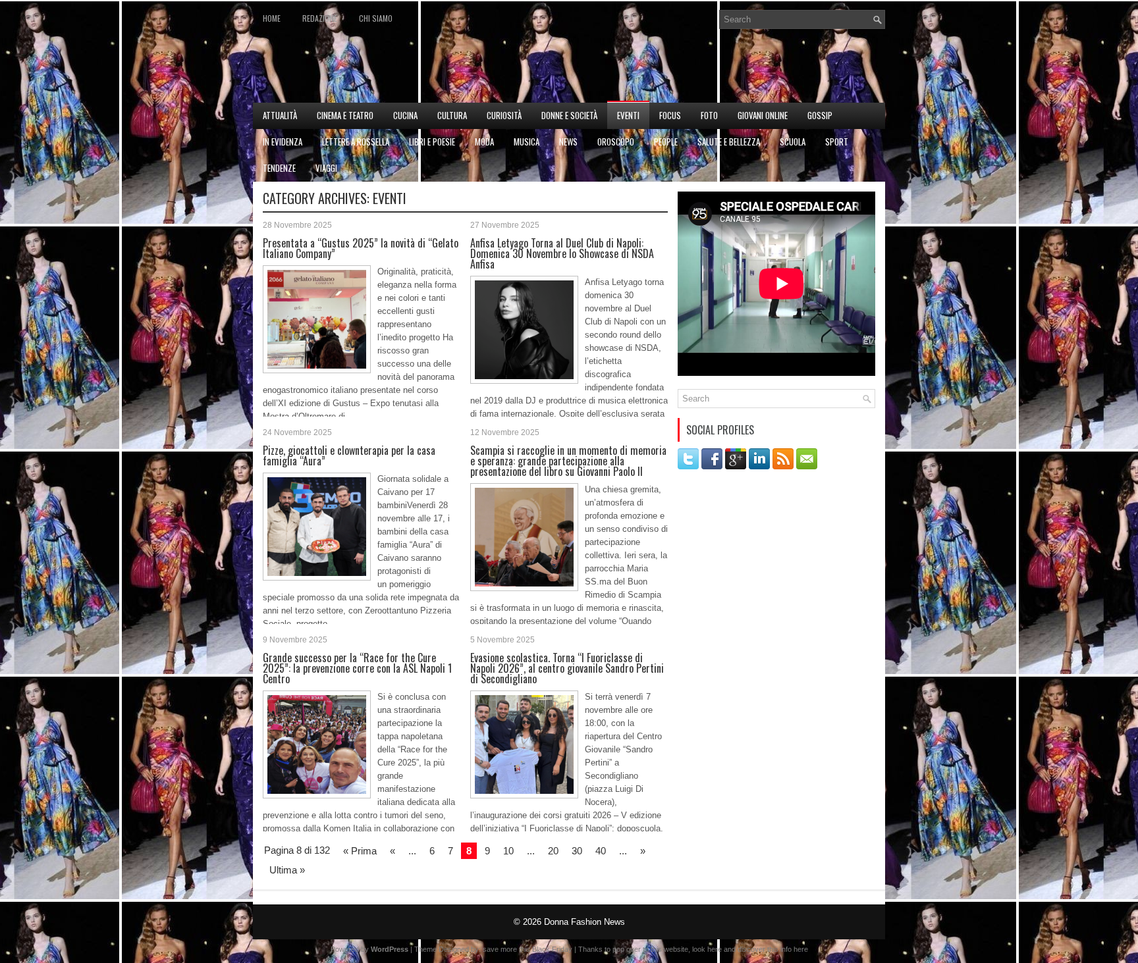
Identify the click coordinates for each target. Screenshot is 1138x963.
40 (600, 850)
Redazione (319, 18)
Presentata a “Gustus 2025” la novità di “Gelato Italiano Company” (360, 248)
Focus (670, 115)
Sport (836, 141)
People (666, 141)
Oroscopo (615, 141)
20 (553, 850)
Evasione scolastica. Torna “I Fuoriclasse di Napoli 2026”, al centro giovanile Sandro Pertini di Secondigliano (567, 668)
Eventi (628, 115)
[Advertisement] (731, 70)
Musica (526, 141)
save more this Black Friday (527, 949)
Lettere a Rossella (355, 141)
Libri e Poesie (432, 141)
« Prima (360, 850)
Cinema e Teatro (345, 115)
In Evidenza (282, 141)
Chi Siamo (376, 18)
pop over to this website (650, 949)
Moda (484, 141)
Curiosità (504, 115)
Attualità (280, 115)
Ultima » (287, 869)
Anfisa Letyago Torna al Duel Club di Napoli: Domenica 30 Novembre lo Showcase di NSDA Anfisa (562, 253)
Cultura (452, 115)
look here (707, 949)
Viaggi (326, 167)
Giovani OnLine (763, 115)
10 (508, 850)
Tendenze (279, 167)
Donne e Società (569, 115)
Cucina (405, 115)
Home (272, 18)
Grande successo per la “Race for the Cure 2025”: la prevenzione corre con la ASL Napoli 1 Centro (357, 668)
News (568, 141)
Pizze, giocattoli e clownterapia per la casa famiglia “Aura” (349, 455)
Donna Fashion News (584, 922)
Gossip (819, 115)
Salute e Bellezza (728, 141)
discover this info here (773, 949)
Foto (709, 115)
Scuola (792, 141)
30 (577, 850)
